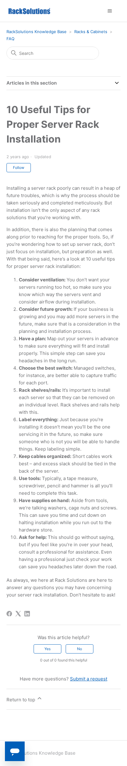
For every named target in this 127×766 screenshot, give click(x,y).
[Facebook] (9, 613)
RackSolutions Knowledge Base (36, 31)
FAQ (10, 38)
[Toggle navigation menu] (110, 11)
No (79, 648)
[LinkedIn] (27, 613)
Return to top (21, 700)
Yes (47, 648)
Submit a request (88, 679)
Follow (18, 167)
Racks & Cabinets (90, 31)
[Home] (29, 11)
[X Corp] (18, 613)
